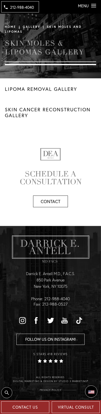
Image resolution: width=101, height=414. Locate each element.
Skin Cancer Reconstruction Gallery (47, 112)
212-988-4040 (22, 7)
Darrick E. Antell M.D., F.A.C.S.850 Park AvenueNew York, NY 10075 (50, 280)
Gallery (31, 27)
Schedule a (51, 178)
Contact (50, 201)
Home (10, 27)
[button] (22, 320)
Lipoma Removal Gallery (41, 89)
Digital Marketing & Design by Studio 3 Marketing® (50, 381)
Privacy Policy (51, 390)
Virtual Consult (76, 407)
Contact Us (25, 407)
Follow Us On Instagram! (50, 339)
